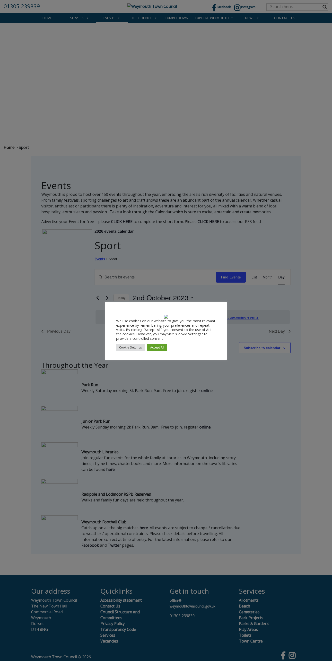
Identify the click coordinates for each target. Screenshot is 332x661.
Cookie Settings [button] (130, 347)
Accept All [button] (157, 347)
